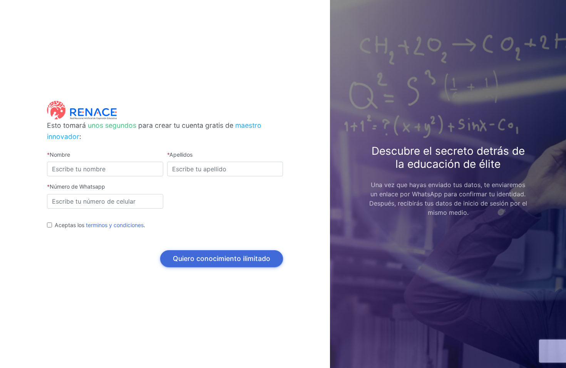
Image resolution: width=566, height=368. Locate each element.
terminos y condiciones (115, 225)
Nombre (58, 154)
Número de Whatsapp (76, 186)
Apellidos (180, 154)
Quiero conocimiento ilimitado (221, 258)
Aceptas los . (100, 225)
